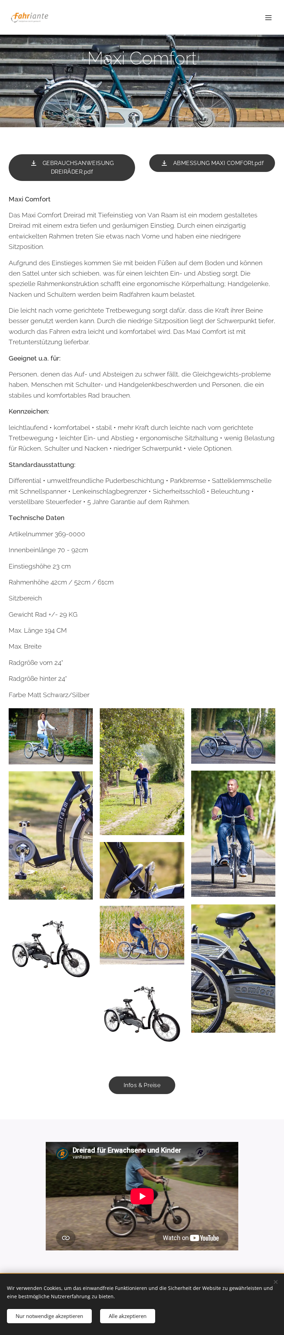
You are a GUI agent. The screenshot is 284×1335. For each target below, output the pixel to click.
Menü (268, 17)
